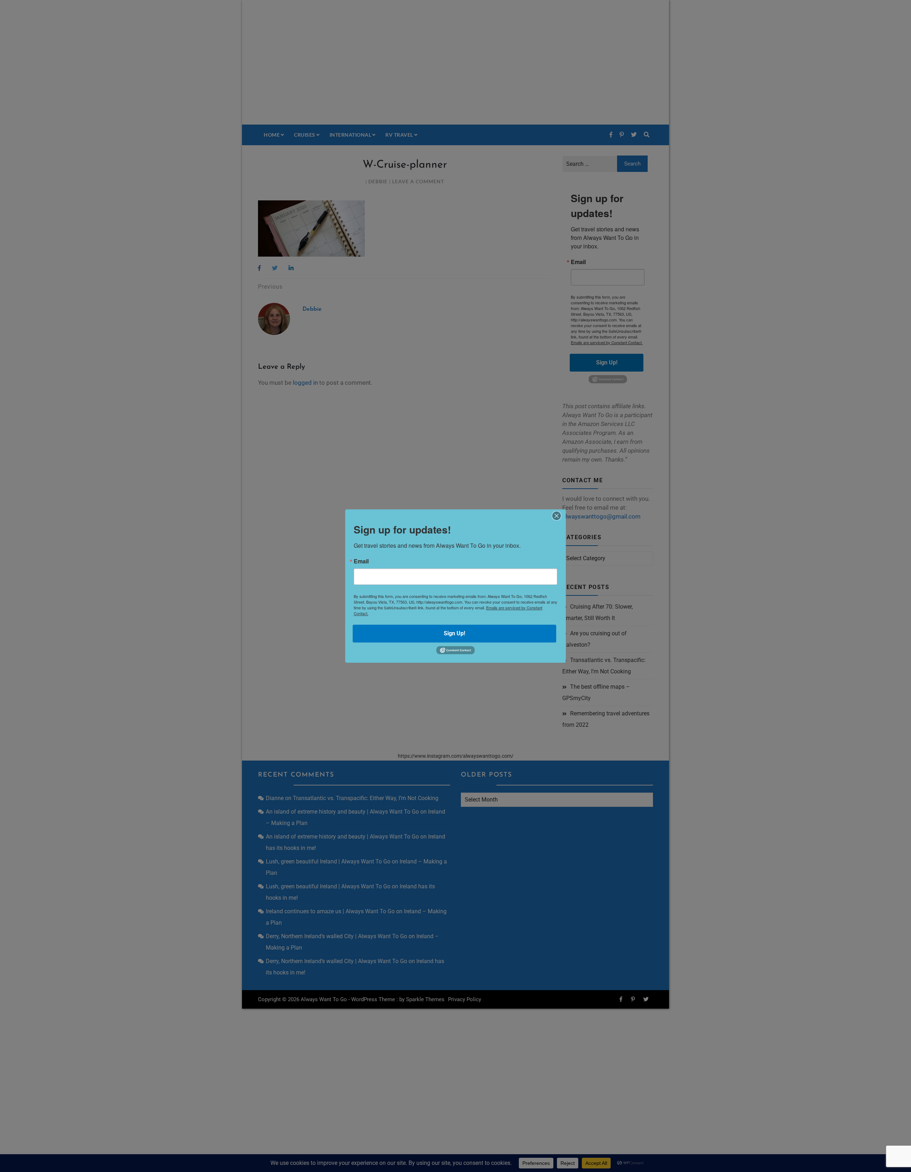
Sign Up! (454, 633)
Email (361, 561)
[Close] (556, 515)
